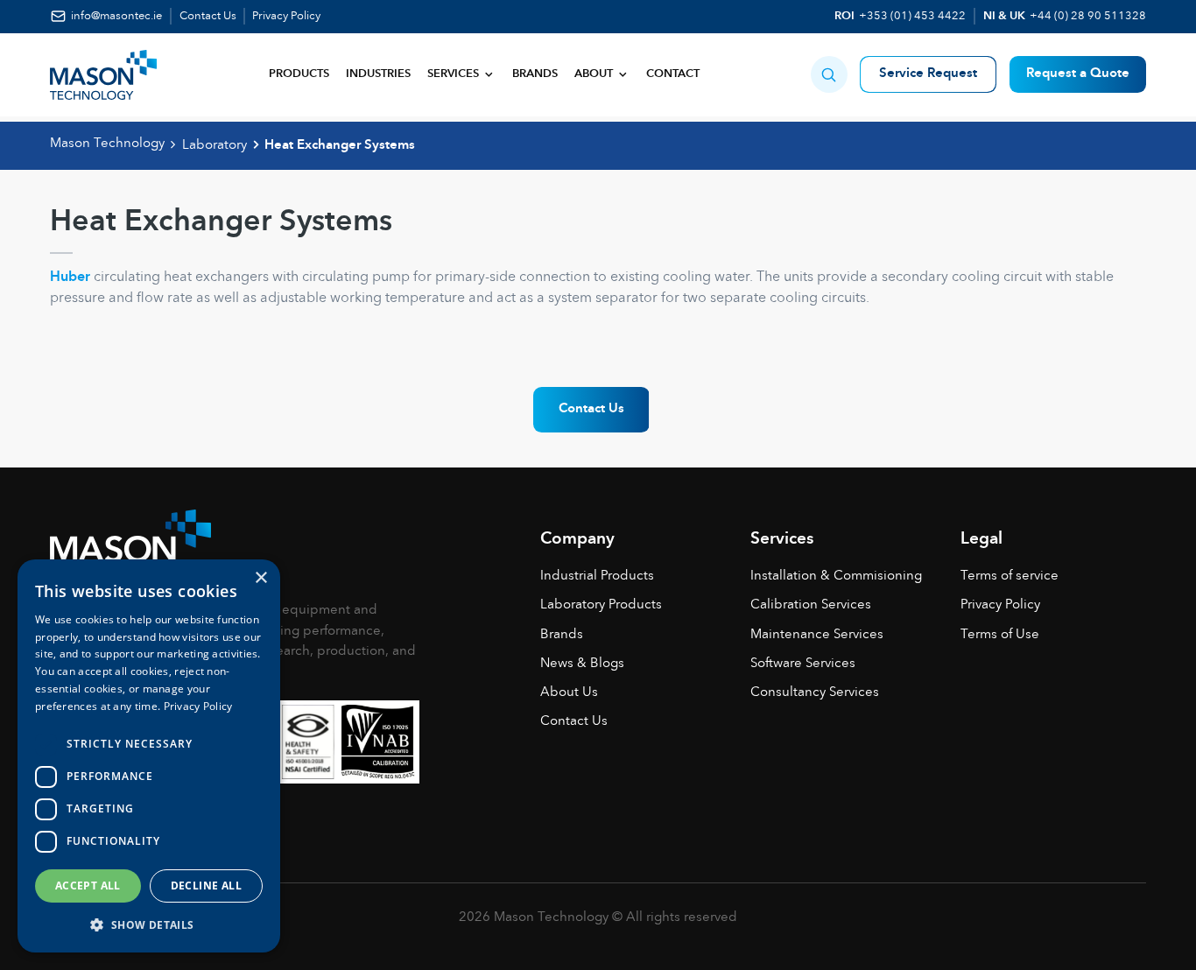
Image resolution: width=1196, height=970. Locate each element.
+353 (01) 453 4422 (912, 16)
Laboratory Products (601, 605)
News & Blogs (582, 664)
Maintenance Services (816, 635)
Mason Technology (107, 144)
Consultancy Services (814, 692)
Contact (673, 74)
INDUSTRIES (378, 74)
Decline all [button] (206, 885)
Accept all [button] (88, 885)
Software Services (802, 664)
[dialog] (149, 755)
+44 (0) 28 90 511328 (1088, 16)
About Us (569, 692)
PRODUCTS (299, 74)
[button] (829, 74)
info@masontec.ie (116, 16)
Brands (535, 74)
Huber (70, 278)
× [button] (260, 578)
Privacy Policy (286, 16)
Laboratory (214, 145)
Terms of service (1009, 576)
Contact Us (207, 16)
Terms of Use (999, 635)
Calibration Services (810, 605)
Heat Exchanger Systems (339, 145)
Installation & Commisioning (836, 576)
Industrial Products (597, 576)
